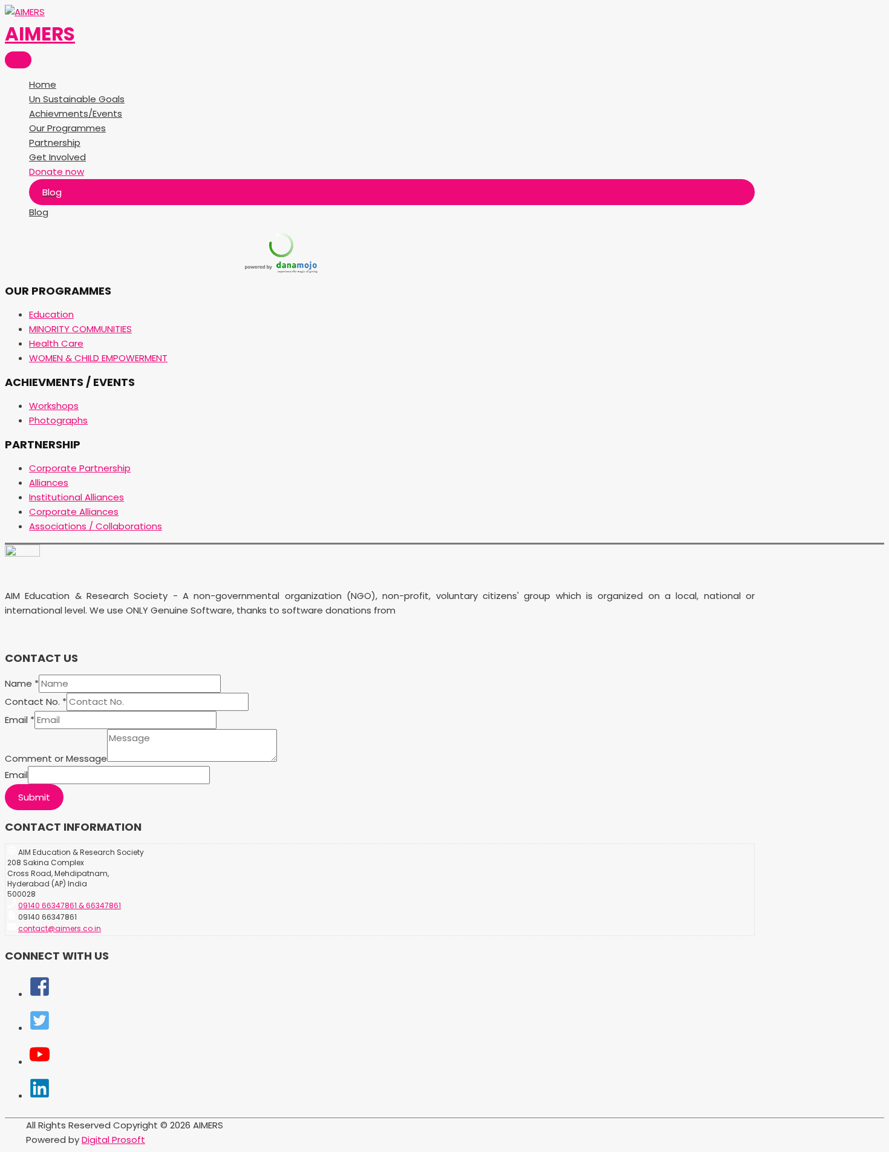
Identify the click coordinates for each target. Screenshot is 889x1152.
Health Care (56, 343)
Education (51, 314)
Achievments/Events (75, 113)
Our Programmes (67, 128)
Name (22, 683)
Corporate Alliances (74, 511)
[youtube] (39, 1061)
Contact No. (36, 701)
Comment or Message (56, 758)
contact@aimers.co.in (59, 928)
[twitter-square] (39, 1027)
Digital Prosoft (113, 1139)
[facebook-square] (39, 993)
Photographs (58, 420)
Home (42, 84)
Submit (34, 797)
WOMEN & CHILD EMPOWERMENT (98, 358)
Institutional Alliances (76, 497)
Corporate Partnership (80, 468)
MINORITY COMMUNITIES (80, 328)
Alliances (48, 482)
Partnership (54, 142)
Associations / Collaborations (95, 526)
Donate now (56, 171)
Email (19, 719)
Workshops (54, 405)
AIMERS (40, 34)
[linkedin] (39, 1095)
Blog (38, 212)
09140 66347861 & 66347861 (69, 905)
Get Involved (57, 157)
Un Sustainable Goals (77, 99)
